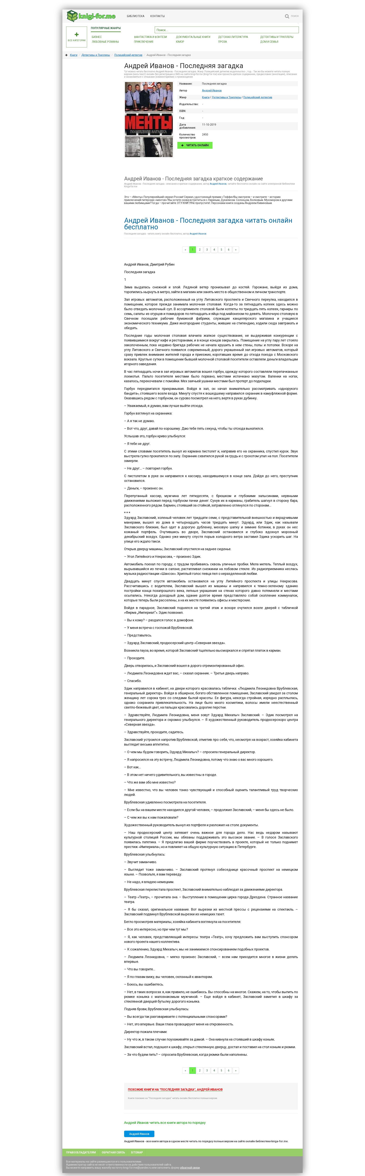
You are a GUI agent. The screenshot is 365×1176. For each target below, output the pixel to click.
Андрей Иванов (212, 90)
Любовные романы (105, 41)
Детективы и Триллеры (96, 55)
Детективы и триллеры (276, 37)
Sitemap (137, 1152)
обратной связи (190, 1167)
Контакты (157, 16)
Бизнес (97, 37)
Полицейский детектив (128, 55)
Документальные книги (193, 37)
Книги (73, 55)
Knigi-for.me (94, 16)
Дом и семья (269, 41)
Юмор (180, 41)
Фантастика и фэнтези (150, 37)
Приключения (143, 41)
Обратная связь (113, 1152)
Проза (222, 41)
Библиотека (135, 16)
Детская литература (233, 37)
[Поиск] (296, 29)
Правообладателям (81, 1152)
